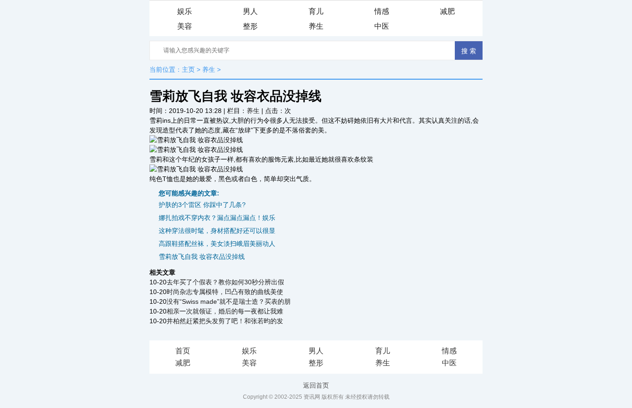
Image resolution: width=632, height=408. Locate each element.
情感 (381, 11)
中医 (381, 26)
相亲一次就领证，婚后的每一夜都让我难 (225, 311)
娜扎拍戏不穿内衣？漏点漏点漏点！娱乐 (217, 217)
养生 (316, 26)
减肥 (447, 11)
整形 (250, 26)
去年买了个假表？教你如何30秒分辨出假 (225, 282)
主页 (188, 69)
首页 (182, 351)
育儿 (316, 11)
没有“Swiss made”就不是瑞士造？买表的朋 (229, 301)
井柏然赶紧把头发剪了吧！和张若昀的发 (225, 321)
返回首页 (316, 385)
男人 (250, 11)
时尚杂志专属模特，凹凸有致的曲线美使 (225, 291)
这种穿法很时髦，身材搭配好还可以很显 (217, 230)
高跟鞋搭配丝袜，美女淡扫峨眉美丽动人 (217, 243)
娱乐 (184, 11)
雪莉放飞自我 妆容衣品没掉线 (202, 256)
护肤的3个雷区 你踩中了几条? (202, 204)
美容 (184, 26)
